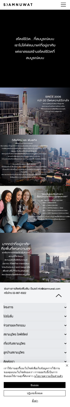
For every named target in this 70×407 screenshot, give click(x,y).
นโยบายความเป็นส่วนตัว (48, 376)
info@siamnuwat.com (49, 289)
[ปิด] (64, 367)
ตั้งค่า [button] (35, 401)
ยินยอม (35, 385)
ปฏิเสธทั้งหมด (35, 393)
